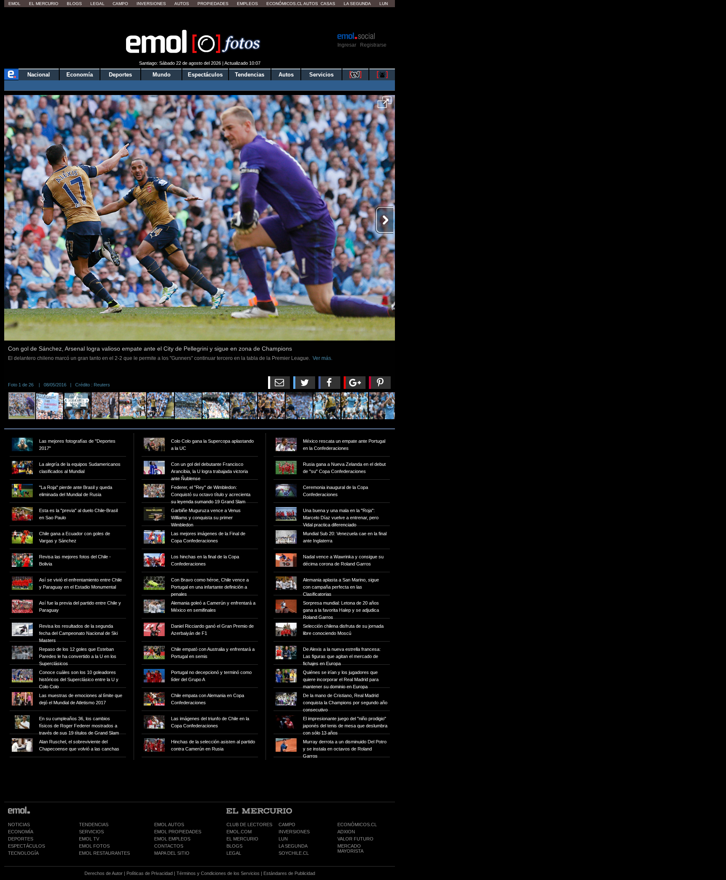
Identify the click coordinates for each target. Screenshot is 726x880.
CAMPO (287, 824)
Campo (120, 3)
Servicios (321, 74)
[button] (384, 105)
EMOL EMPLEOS (172, 838)
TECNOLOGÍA (23, 853)
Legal (97, 3)
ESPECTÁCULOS (26, 845)
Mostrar (199, 19)
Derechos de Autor (103, 873)
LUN (283, 838)
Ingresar (346, 45)
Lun (383, 3)
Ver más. (322, 358)
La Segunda (357, 3)
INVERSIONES (294, 831)
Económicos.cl (284, 3)
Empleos (247, 3)
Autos (181, 3)
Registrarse (373, 45)
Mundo (162, 74)
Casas (328, 3)
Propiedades (213, 3)
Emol (14, 3)
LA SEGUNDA (293, 845)
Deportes (120, 74)
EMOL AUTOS (169, 824)
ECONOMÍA (20, 831)
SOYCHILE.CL (294, 853)
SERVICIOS (91, 831)
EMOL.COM (239, 831)
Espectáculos (205, 74)
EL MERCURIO (242, 838)
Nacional (38, 74)
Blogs (74, 3)
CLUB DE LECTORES (249, 824)
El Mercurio (43, 3)
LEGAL (233, 853)
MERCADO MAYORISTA (350, 848)
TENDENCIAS (93, 824)
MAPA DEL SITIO (171, 853)
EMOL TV (89, 838)
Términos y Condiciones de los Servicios (218, 873)
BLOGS (234, 845)
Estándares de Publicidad (289, 873)
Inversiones (151, 3)
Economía (79, 74)
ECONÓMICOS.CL (357, 824)
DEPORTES (20, 838)
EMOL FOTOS (94, 845)
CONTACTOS (168, 845)
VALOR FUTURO (355, 838)
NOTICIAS (19, 824)
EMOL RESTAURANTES (104, 853)
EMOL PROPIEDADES (177, 831)
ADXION (346, 831)
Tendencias (249, 74)
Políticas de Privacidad (149, 873)
